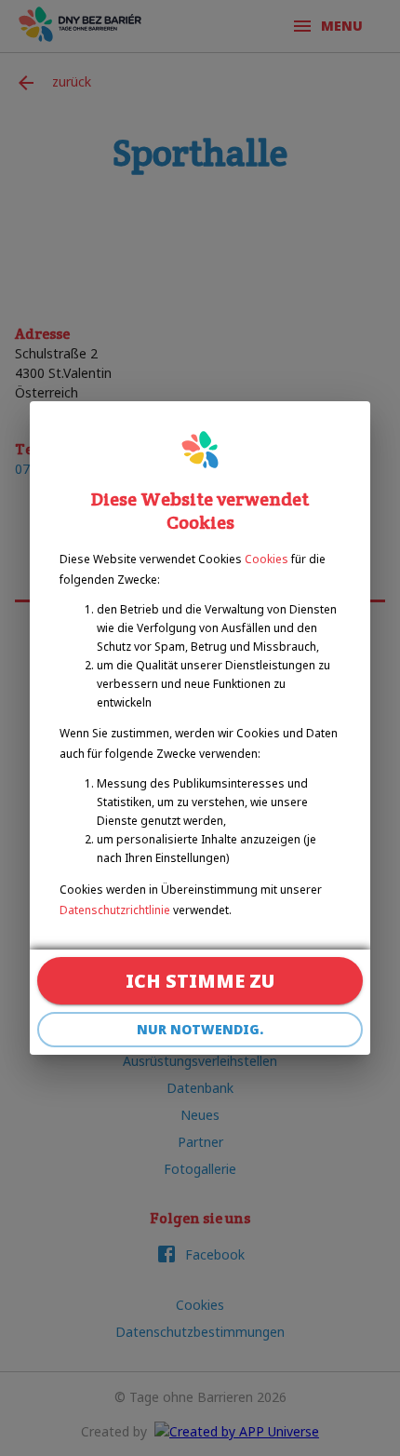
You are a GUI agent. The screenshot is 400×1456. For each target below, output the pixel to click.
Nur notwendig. (200, 1029)
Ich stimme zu (200, 980)
